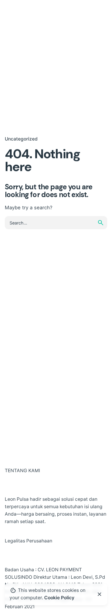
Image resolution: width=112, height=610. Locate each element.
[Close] (99, 594)
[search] (100, 222)
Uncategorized (21, 139)
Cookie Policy (59, 597)
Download (86, 14)
